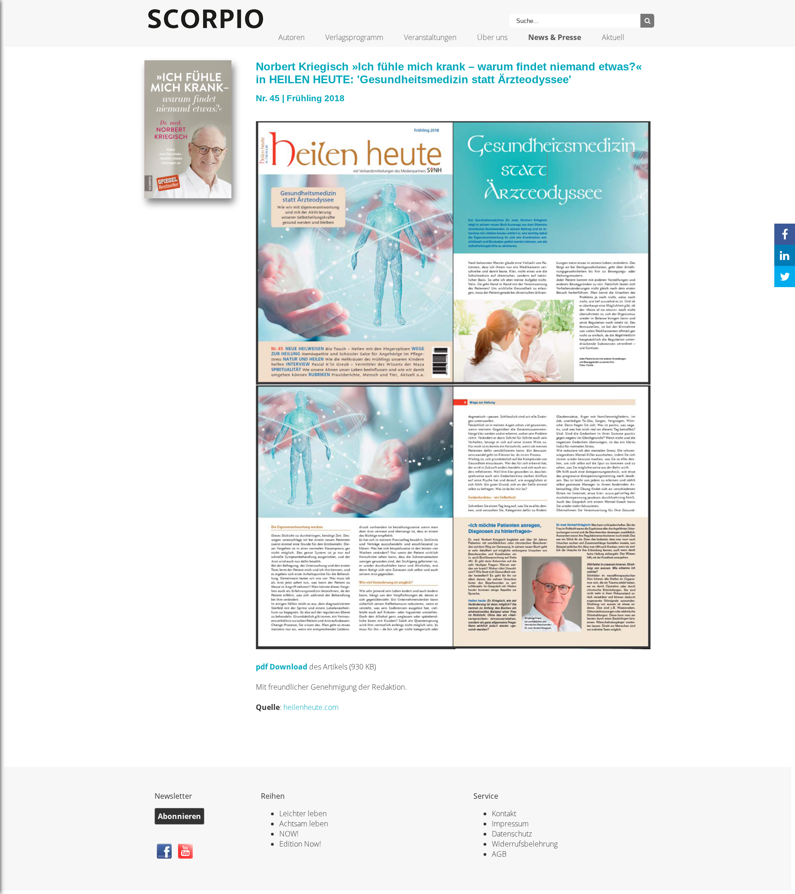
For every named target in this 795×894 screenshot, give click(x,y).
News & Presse (554, 37)
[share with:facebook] (784, 234)
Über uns (492, 37)
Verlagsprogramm (354, 37)
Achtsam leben (303, 824)
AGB (499, 854)
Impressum (510, 824)
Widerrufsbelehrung (525, 844)
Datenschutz (512, 834)
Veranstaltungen (430, 37)
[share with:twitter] (784, 276)
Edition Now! (300, 844)
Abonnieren (179, 816)
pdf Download (282, 667)
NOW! (289, 834)
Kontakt (504, 813)
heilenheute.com (311, 707)
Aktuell (613, 37)
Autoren (291, 37)
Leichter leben (303, 813)
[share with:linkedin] (784, 255)
